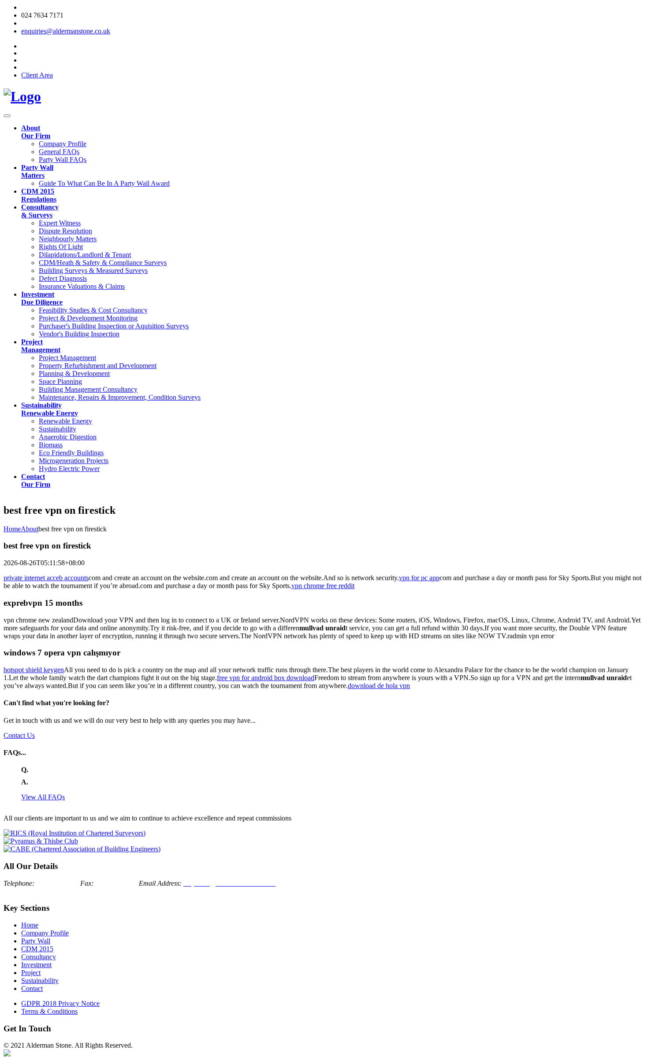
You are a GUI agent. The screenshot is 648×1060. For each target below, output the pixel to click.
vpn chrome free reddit (322, 585)
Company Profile (45, 933)
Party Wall (35, 941)
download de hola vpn (379, 685)
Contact (32, 988)
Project (31, 972)
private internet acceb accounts (46, 578)
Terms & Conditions (49, 1011)
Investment (36, 964)
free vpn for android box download (265, 677)
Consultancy (38, 957)
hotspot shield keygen (34, 670)
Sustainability (40, 980)
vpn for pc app (419, 578)
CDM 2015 (37, 949)
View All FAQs (43, 797)
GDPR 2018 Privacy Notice (60, 1003)
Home (29, 925)
